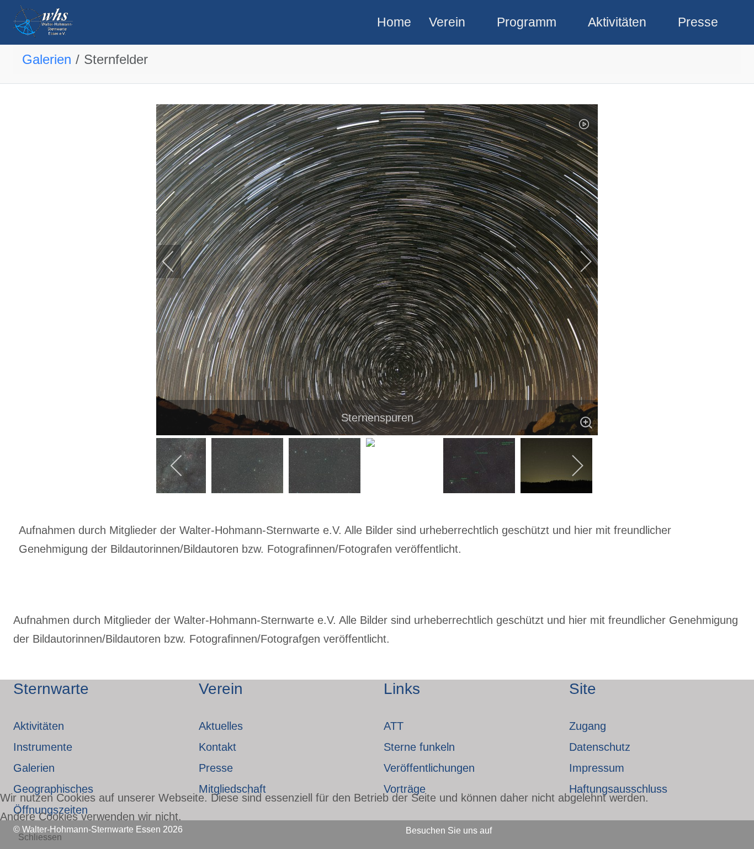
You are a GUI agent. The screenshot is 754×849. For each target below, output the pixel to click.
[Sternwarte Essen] (44, 22)
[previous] (175, 261)
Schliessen (40, 837)
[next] (578, 261)
